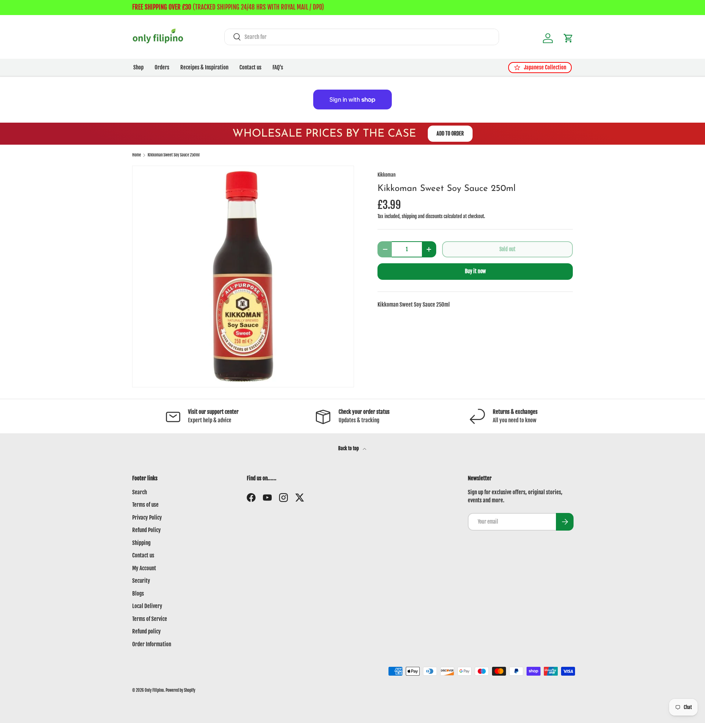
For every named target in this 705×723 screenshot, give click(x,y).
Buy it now (475, 271)
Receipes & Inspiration (204, 67)
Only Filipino (154, 690)
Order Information (151, 644)
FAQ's (277, 67)
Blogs (138, 593)
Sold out (507, 249)
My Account (144, 568)
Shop (138, 67)
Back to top (349, 448)
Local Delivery (147, 606)
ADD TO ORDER (450, 133)
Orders (162, 67)
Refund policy (146, 631)
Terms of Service (149, 618)
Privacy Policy (147, 517)
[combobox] (362, 37)
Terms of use (145, 504)
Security (141, 580)
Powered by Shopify (180, 690)
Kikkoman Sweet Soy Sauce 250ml (174, 155)
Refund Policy (146, 530)
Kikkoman (386, 175)
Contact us (250, 67)
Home (136, 155)
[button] (568, 38)
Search (139, 492)
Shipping (141, 542)
